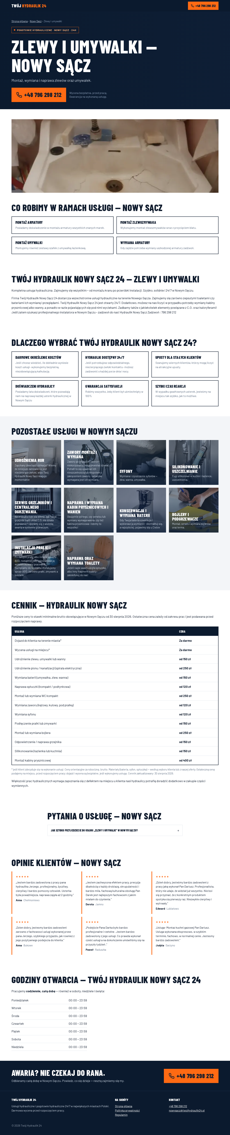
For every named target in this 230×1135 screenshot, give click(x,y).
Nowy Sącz (36, 21)
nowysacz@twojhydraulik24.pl (187, 1110)
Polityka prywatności (127, 1110)
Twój (29, 5)
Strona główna (20, 21)
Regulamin (121, 1114)
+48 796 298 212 (206, 6)
